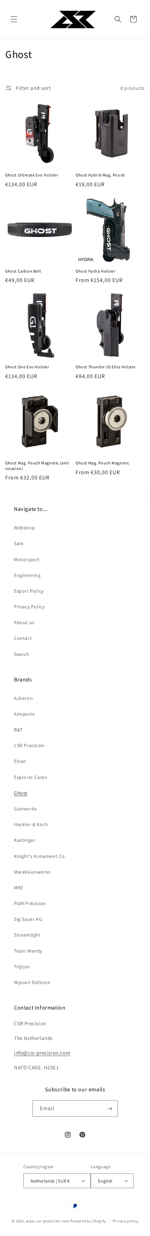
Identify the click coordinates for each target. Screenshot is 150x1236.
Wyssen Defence (32, 982)
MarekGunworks (32, 872)
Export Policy (29, 591)
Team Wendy (28, 951)
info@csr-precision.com (42, 1052)
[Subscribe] (110, 1108)
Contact (23, 638)
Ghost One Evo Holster (27, 366)
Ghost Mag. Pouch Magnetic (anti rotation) (37, 465)
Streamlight (27, 935)
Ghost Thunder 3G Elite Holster (106, 366)
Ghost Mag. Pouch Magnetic (102, 462)
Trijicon (22, 966)
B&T (18, 730)
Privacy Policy (29, 606)
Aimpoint (24, 714)
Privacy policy (125, 1221)
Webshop (24, 528)
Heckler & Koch (31, 824)
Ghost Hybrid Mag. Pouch (100, 175)
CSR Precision (29, 745)
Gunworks (25, 808)
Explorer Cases (30, 777)
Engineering (27, 575)
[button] (14, 19)
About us (24, 622)
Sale (18, 543)
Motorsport (27, 559)
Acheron (23, 698)
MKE (18, 887)
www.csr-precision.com (47, 1221)
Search (21, 654)
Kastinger (24, 840)
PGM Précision (30, 903)
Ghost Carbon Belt (23, 271)
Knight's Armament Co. (40, 856)
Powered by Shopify (88, 1221)
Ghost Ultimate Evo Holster (31, 175)
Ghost (21, 793)
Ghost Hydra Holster (95, 271)
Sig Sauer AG (28, 919)
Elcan (20, 761)
